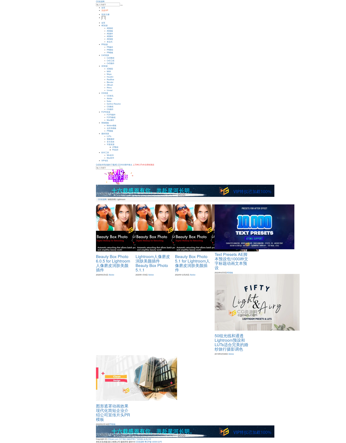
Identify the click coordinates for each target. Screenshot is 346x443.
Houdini (110, 76)
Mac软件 (110, 157)
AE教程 (110, 28)
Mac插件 (110, 120)
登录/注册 (105, 14)
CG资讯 (110, 95)
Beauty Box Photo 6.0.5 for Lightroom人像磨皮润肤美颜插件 (113, 263)
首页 (103, 7)
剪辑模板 (105, 122)
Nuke (109, 101)
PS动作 (115, 149)
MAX (109, 71)
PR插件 (110, 47)
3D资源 (104, 66)
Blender (110, 82)
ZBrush (110, 84)
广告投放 (139, 439)
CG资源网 (100, 1)
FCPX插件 (111, 114)
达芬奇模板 (111, 128)
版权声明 (131, 439)
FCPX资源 (105, 112)
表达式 (109, 41)
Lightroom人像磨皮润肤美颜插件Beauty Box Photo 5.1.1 (153, 263)
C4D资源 (105, 55)
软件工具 (105, 152)
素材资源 (105, 133)
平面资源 (110, 144)
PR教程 (110, 49)
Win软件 (110, 155)
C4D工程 (110, 60)
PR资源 (104, 44)
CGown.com (113, 439)
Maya (109, 74)
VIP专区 (104, 160)
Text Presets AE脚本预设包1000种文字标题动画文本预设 (231, 260)
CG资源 (104, 93)
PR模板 (110, 52)
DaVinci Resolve (114, 103)
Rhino (109, 87)
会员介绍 (147, 439)
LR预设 (115, 147)
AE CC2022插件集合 (123, 164)
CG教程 (110, 106)
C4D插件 (110, 63)
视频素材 (110, 139)
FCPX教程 (111, 117)
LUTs (109, 136)
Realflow (110, 79)
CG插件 (110, 109)
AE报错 (110, 39)
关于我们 (123, 439)
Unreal (109, 90)
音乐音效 (110, 141)
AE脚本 (110, 36)
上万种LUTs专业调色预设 (143, 164)
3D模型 (110, 68)
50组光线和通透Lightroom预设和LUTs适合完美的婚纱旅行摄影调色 (231, 342)
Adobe (109, 98)
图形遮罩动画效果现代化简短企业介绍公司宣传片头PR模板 (113, 412)
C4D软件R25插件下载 (105, 164)
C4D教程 (110, 57)
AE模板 (110, 30)
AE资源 (104, 25)
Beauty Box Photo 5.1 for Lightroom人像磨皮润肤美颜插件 (192, 263)
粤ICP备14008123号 (153, 441)
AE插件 (110, 33)
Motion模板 (111, 125)
